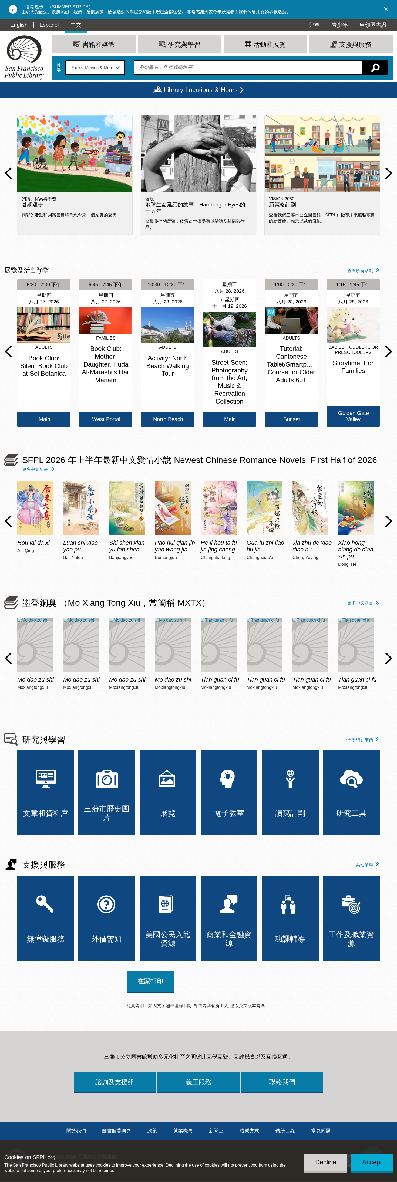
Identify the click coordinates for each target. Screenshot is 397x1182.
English (19, 25)
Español (49, 25)
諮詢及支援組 (114, 1082)
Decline (325, 1162)
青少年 (340, 25)
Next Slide (389, 173)
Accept (372, 1162)
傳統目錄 (285, 1130)
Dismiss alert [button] (386, 9)
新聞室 (216, 1130)
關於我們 (76, 1130)
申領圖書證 (373, 25)
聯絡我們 (282, 1082)
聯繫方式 (249, 1130)
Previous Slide (8, 173)
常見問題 (321, 1130)
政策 (152, 1130)
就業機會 (183, 1130)
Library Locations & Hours (201, 89)
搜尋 (59, 67)
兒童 (314, 25)
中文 (75, 25)
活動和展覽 (269, 44)
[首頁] (24, 57)
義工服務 (198, 1082)
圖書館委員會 (116, 1130)
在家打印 (150, 981)
